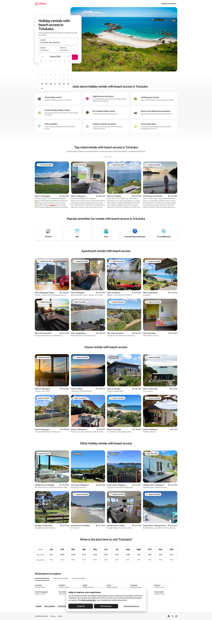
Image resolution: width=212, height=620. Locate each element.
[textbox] (48, 50)
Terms (60, 616)
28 (59, 84)
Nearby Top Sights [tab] (78, 578)
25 (46, 84)
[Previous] (102, 157)
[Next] (110, 157)
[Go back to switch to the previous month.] (42, 56)
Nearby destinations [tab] (42, 578)
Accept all (80, 606)
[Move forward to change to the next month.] (68, 56)
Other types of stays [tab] (60, 578)
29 (64, 84)
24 (42, 84)
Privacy (53, 616)
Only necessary (106, 606)
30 (68, 84)
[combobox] (58, 42)
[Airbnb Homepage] (40, 3)
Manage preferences (131, 606)
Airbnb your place (168, 3)
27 (55, 84)
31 (42, 88)
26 (51, 84)
